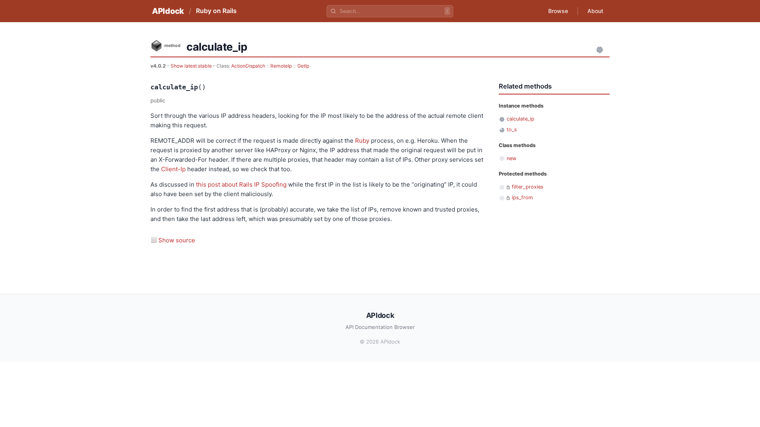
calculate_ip (520, 119)
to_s (512, 129)
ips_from (522, 197)
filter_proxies (527, 187)
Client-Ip (173, 169)
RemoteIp (281, 66)
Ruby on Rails (216, 11)
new (511, 158)
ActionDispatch (248, 66)
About (595, 11)
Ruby (362, 140)
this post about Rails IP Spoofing (241, 184)
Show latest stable (192, 66)
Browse (558, 11)
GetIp (303, 66)
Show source (176, 240)
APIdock (168, 11)
